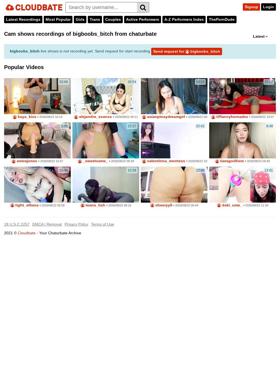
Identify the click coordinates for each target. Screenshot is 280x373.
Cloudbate (27, 233)
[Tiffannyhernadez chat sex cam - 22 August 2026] (242, 96)
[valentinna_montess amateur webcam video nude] (174, 140)
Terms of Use (102, 224)
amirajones (26, 161)
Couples (113, 19)
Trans (95, 19)
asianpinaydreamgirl (165, 117)
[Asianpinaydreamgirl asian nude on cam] (174, 96)
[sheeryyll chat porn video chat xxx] (174, 185)
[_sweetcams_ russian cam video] (105, 140)
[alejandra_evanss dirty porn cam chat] (105, 96)
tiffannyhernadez (231, 117)
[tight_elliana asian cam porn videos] (37, 185)
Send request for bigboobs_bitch (186, 51)
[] (143, 7)
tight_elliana (26, 205)
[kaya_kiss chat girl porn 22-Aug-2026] (37, 96)
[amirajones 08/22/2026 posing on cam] (37, 140)
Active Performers (142, 19)
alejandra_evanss (95, 117)
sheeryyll (163, 205)
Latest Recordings (23, 19)
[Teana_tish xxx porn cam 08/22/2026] (105, 185)
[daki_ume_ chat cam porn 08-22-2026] (242, 185)
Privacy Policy (76, 224)
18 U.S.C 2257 (17, 224)
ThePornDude (222, 19)
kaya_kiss (26, 117)
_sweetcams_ (95, 161)
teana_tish (94, 205)
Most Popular (58, 19)
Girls (80, 19)
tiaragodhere (231, 161)
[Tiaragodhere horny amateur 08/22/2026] (242, 140)
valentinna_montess (165, 161)
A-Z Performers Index (184, 19)
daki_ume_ (231, 205)
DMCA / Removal (47, 224)
